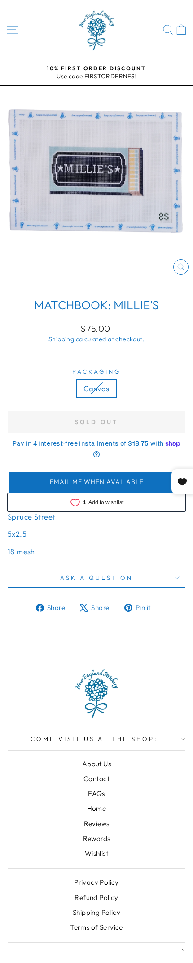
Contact (96, 778)
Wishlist (96, 853)
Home (96, 808)
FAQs (96, 793)
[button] (96, 482)
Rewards (96, 838)
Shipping (61, 339)
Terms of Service (96, 927)
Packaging (96, 371)
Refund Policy (96, 897)
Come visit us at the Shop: (94, 738)
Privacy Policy (96, 882)
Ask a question (96, 577)
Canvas (96, 388)
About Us (96, 764)
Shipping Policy (96, 912)
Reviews (97, 823)
